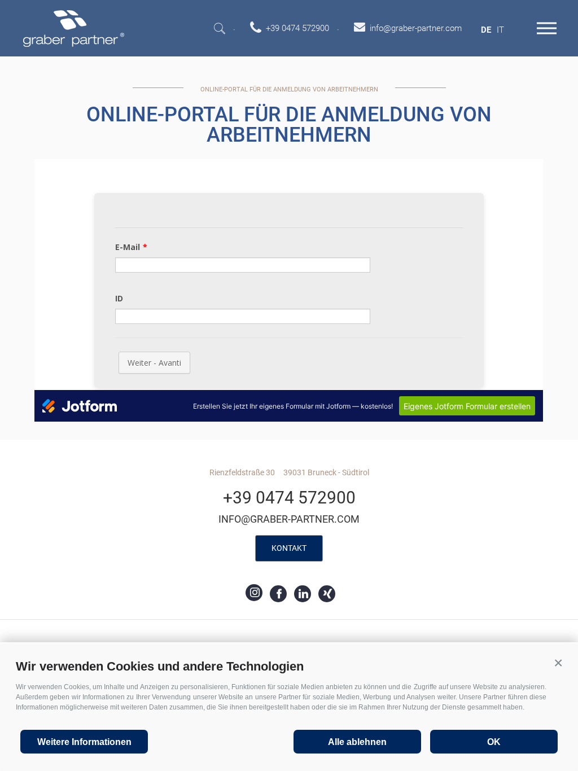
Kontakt (289, 548)
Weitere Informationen (84, 742)
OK (494, 742)
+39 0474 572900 (289, 497)
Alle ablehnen (357, 742)
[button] (558, 663)
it (500, 30)
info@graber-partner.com (289, 519)
